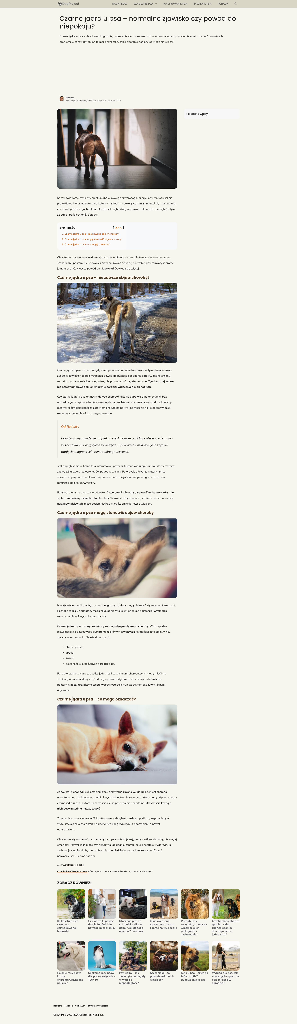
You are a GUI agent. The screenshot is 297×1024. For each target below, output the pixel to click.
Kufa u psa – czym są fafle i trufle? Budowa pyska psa (194, 976)
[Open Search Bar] (235, 4)
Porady (223, 4)
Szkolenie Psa (143, 4)
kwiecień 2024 (76, 864)
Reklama (57, 1005)
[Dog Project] (68, 4)
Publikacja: (78, 100)
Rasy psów (119, 4)
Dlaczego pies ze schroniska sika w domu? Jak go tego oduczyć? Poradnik (131, 926)
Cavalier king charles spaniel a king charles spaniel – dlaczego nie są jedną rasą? (225, 927)
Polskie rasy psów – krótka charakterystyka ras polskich (70, 978)
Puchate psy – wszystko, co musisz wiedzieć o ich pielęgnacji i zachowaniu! (194, 927)
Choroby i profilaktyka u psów (72, 871)
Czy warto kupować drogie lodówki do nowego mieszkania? (101, 924)
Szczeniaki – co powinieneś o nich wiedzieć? (162, 976)
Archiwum (80, 1005)
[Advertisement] (148, 70)
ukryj (118, 227)
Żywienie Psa (202, 4)
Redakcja (68, 1005)
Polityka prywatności (97, 1005)
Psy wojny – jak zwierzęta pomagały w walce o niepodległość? (132, 978)
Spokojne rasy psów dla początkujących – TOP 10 (101, 976)
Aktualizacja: (107, 100)
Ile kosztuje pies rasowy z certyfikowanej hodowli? (67, 926)
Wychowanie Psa (175, 4)
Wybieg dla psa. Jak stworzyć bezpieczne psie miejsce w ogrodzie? (225, 978)
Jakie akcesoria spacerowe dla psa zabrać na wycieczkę (163, 924)
